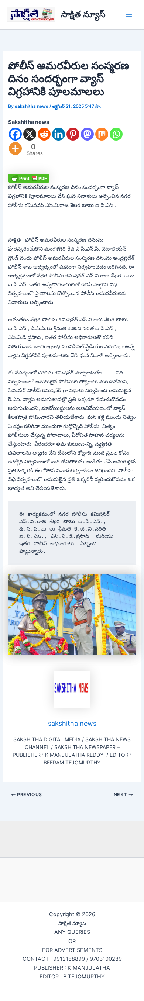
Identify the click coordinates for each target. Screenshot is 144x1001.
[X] (29, 134)
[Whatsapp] (116, 134)
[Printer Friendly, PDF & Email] (28, 178)
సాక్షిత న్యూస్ (83, 14)
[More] (15, 148)
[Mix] (101, 134)
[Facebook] (15, 134)
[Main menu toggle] (129, 15)
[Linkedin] (58, 134)
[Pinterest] (72, 134)
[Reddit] (44, 134)
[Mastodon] (87, 134)
